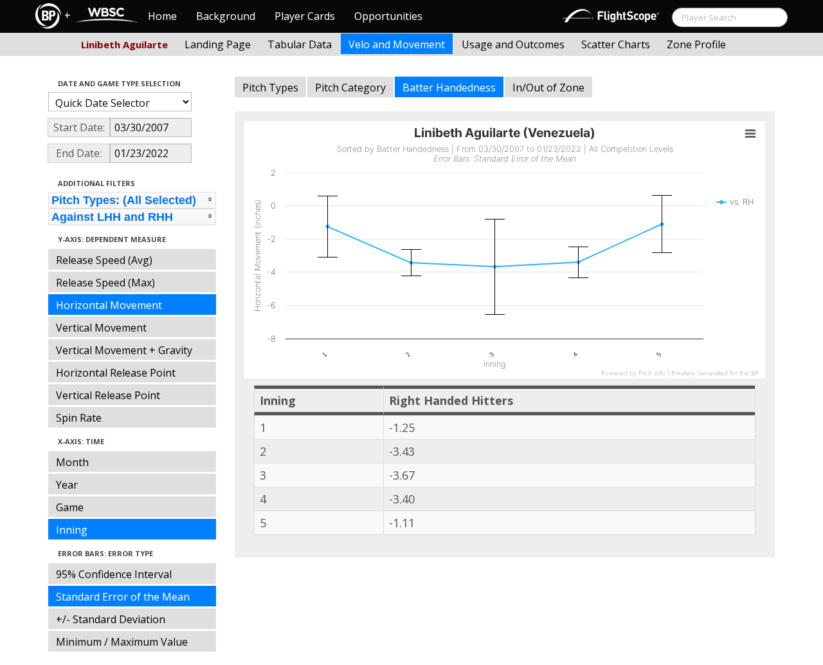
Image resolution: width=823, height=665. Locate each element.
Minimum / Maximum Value (122, 642)
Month (72, 462)
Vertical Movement (101, 328)
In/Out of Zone (548, 87)
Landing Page (218, 44)
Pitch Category (350, 87)
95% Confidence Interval (114, 574)
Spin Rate (79, 418)
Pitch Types (270, 87)
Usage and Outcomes (513, 44)
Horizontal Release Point (116, 373)
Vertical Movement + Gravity (124, 350)
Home (162, 16)
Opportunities (388, 16)
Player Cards (305, 16)
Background (225, 16)
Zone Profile (696, 44)
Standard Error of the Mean (123, 597)
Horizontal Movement (109, 305)
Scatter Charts (615, 44)
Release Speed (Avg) (104, 260)
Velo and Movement (396, 44)
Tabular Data (299, 44)
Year (67, 485)
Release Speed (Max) (105, 283)
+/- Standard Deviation (110, 619)
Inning (71, 530)
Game (70, 507)
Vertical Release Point (108, 395)
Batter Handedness (449, 87)
